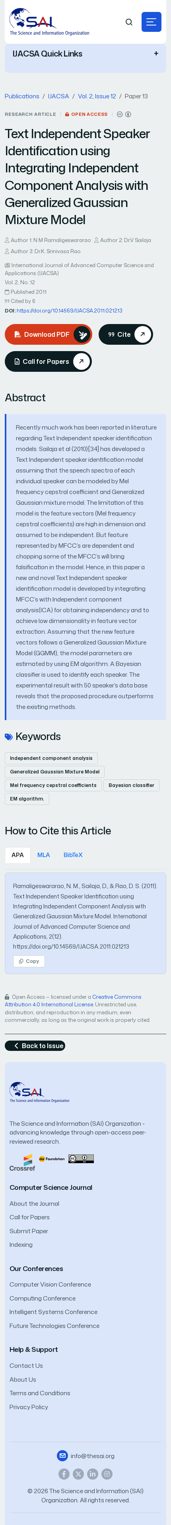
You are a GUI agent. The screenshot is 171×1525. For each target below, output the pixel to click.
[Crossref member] (22, 1162)
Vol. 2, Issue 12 (97, 96)
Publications (22, 96)
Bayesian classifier (131, 785)
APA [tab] (18, 855)
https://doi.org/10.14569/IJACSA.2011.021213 (69, 310)
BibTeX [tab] (73, 855)
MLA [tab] (43, 855)
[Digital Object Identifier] (51, 1158)
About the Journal (34, 1203)
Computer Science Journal (51, 1187)
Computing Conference (43, 1298)
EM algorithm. (27, 798)
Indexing (21, 1244)
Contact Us (26, 1365)
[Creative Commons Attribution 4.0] (81, 1158)
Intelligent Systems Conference (53, 1312)
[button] (151, 22)
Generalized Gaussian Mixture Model (54, 771)
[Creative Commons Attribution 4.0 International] (124, 114)
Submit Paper (29, 1231)
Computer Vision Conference (50, 1284)
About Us (23, 1379)
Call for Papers (30, 1217)
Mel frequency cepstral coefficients (53, 785)
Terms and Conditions (40, 1393)
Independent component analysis (51, 758)
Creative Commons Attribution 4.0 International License (73, 1000)
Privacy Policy (29, 1407)
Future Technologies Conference (54, 1326)
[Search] (129, 22)
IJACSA (58, 96)
